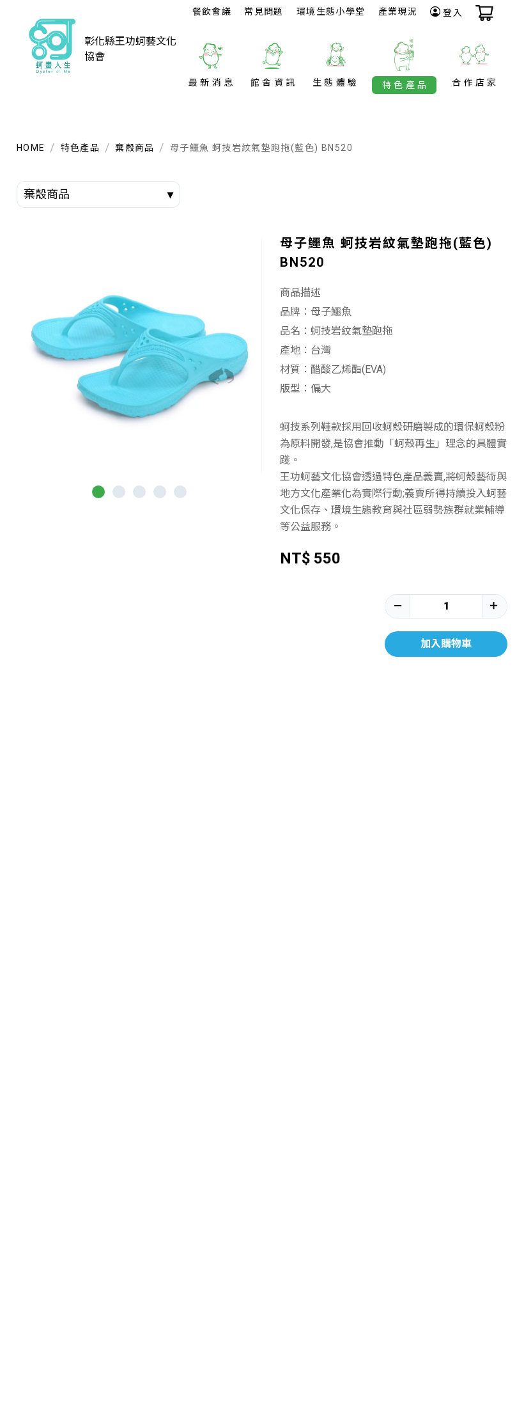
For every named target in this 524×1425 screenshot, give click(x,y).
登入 (453, 13)
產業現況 (398, 11)
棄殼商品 (135, 148)
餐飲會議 (212, 11)
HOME (31, 148)
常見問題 (264, 11)
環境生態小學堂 (331, 11)
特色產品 (80, 148)
